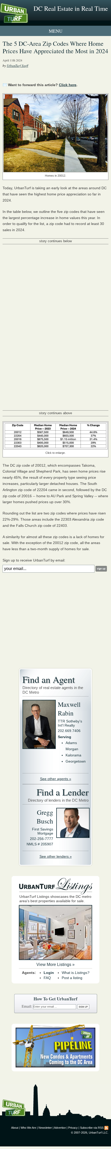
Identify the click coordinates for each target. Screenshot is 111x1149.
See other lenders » (55, 856)
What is (75, 973)
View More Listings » (55, 964)
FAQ (47, 978)
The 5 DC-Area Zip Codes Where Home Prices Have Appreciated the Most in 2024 (55, 47)
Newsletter (45, 1127)
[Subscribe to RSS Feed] (106, 1127)
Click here (67, 85)
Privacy (73, 1127)
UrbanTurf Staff (17, 65)
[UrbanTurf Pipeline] (55, 1070)
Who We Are (28, 1127)
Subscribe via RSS (92, 1127)
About (14, 1127)
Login (49, 973)
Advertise (60, 1127)
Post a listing (72, 978)
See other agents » (55, 779)
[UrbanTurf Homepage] (27, 20)
